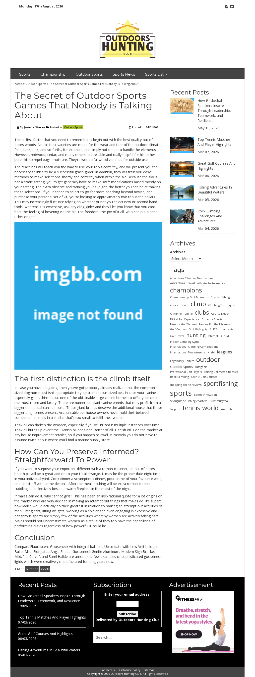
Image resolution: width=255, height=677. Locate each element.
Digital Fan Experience (184, 319)
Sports (24, 74)
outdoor (32, 569)
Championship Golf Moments (189, 297)
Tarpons (175, 409)
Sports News (124, 74)
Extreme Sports (212, 319)
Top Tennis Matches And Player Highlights (214, 142)
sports (45, 569)
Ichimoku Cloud (218, 336)
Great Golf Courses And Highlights (45, 633)
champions (186, 290)
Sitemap (149, 670)
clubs (202, 312)
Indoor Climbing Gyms (184, 341)
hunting (196, 335)
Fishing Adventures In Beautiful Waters (214, 189)
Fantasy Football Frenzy (214, 324)
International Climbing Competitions (194, 346)
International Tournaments (187, 352)
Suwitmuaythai (219, 401)
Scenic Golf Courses (204, 377)
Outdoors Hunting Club (139, 619)
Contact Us (107, 670)
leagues (224, 352)
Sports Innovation (205, 394)
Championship (53, 74)
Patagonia (201, 367)
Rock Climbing (179, 377)
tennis (191, 407)
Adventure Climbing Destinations (191, 278)
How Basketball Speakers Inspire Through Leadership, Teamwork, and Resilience (214, 110)
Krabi (211, 352)
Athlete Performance (211, 283)
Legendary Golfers (182, 361)
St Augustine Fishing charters (188, 401)
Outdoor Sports (89, 74)
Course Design (220, 313)
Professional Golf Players (186, 372)
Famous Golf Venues (183, 324)
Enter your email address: (127, 607)
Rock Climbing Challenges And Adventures (209, 216)
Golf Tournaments (221, 329)
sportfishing (221, 383)
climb (198, 303)
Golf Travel (177, 336)
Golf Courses (178, 329)
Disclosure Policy (129, 670)
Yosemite (227, 409)
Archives (178, 251)
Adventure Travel (182, 283)
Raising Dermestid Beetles (221, 372)
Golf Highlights (198, 329)
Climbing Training (181, 313)
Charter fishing (220, 297)
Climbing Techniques (221, 305)
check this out (179, 305)
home (18, 84)
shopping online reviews (185, 385)
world (210, 407)
